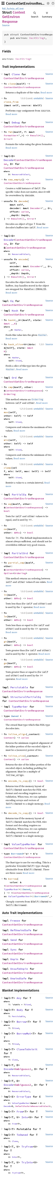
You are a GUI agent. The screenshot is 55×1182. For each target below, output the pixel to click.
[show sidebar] (3, 3)
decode (22, 201)
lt (5, 594)
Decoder (35, 208)
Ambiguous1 (23, 1069)
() (41, 135)
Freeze (15, 920)
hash (11, 320)
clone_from (11, 101)
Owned (14, 716)
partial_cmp (16, 562)
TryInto (27, 1162)
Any (19, 998)
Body (20, 1010)
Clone (16, 74)
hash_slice (15, 344)
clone (12, 83)
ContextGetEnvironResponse (28, 3)
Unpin (14, 959)
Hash (15, 310)
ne (5, 529)
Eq (11, 301)
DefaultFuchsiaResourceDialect (32, 1106)
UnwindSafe (18, 978)
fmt (10, 131)
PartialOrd (20, 553)
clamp (7, 467)
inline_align (17, 734)
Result (34, 135)
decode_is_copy (18, 813)
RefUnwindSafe (20, 930)
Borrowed (17, 853)
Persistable (19, 687)
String (39, 38)
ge (5, 663)
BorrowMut (24, 1033)
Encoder (35, 266)
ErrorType (24, 1096)
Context (9, 737)
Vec (31, 38)
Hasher (17, 330)
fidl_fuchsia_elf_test (13, 8)
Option (8, 573)
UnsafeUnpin (19, 968)
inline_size (16, 755)
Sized (18, 360)
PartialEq (19, 494)
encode (22, 259)
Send (13, 940)
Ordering (10, 394)
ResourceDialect (20, 174)
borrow (12, 878)
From (20, 1111)
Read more (46, 92)
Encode (8, 239)
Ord (14, 377)
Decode (8, 160)
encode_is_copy (18, 780)
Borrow (21, 1021)
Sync (13, 949)
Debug (16, 122)
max (6, 412)
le (5, 616)
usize (25, 211)
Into (24, 1117)
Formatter (10, 135)
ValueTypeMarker (24, 844)
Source (6, 25)
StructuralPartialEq (25, 697)
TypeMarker (20, 706)
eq (9, 503)
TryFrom (27, 1146)
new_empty (14, 179)
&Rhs (17, 532)
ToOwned (22, 1134)
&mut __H (10, 323)
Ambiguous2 (23, 1084)
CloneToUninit (27, 1049)
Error (7, 138)
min (6, 440)
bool (7, 510)
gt (5, 641)
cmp (10, 387)
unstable (38, 98)
